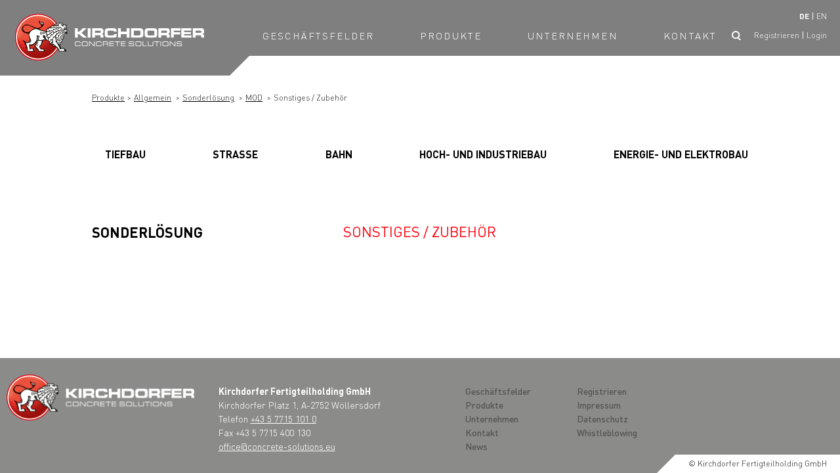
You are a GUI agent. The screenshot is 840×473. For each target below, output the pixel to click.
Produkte (451, 35)
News (476, 446)
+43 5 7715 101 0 (283, 418)
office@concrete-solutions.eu (277, 446)
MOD (253, 97)
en (821, 16)
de (804, 16)
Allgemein (152, 97)
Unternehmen (573, 35)
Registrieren (776, 35)
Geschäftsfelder (318, 35)
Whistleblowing (607, 432)
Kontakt (690, 35)
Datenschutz (602, 418)
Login (817, 35)
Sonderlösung (208, 97)
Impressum (599, 405)
